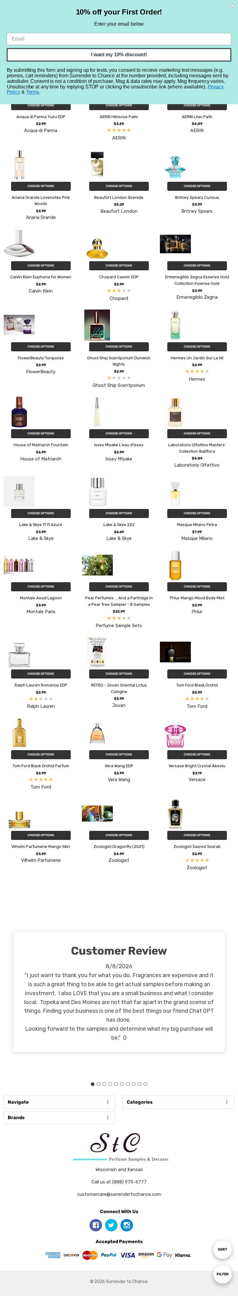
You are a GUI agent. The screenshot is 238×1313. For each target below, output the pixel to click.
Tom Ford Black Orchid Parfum (41, 765)
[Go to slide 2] (98, 1084)
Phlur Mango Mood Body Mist (197, 598)
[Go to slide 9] (139, 1084)
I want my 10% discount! (119, 54)
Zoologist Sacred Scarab (197, 846)
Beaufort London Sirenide (118, 197)
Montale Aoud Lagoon (41, 598)
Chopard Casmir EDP (119, 277)
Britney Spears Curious (197, 197)
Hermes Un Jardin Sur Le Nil (197, 358)
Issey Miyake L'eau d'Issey (118, 445)
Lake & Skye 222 (119, 524)
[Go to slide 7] (128, 1084)
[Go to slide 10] (145, 1084)
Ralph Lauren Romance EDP (41, 685)
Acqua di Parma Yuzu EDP (40, 116)
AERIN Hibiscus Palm (119, 116)
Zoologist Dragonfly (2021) (119, 846)
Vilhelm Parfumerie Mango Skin (40, 846)
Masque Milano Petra (197, 524)
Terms (32, 92)
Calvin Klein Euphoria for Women (40, 277)
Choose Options (41, 105)
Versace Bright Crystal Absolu (197, 765)
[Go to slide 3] (104, 1084)
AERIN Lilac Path (197, 116)
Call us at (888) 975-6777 (119, 1182)
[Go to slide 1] (93, 1084)
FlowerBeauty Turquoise (41, 358)
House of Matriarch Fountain (41, 445)
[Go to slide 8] (133, 1084)
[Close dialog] (232, 5)
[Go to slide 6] (122, 1084)
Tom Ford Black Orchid (197, 685)
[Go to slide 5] (116, 1084)
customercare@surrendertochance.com (119, 1194)
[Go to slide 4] (110, 1084)
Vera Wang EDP (119, 765)
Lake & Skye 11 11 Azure (40, 524)
